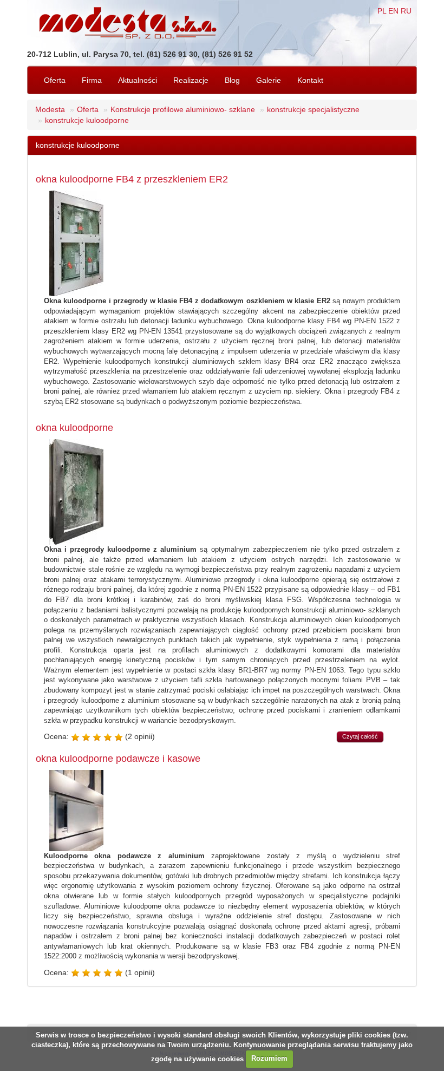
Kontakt (310, 80)
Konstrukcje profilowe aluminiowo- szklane (182, 109)
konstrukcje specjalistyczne (313, 109)
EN (393, 10)
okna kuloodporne (74, 427)
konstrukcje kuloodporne (87, 120)
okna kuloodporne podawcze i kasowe (118, 758)
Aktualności (137, 80)
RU (406, 10)
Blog (232, 80)
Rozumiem (269, 1058)
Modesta (50, 109)
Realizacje (190, 80)
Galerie (268, 80)
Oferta (55, 80)
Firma (92, 80)
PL (381, 10)
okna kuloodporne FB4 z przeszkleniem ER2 (132, 179)
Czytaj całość (360, 736)
